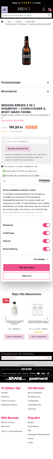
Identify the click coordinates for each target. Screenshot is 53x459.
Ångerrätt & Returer (9, 405)
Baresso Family (7, 422)
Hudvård (18, 22)
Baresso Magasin (35, 393)
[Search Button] (49, 15)
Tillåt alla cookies (26, 267)
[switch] (46, 233)
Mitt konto (5, 426)
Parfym (31, 438)
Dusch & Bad (30, 22)
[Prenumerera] (48, 358)
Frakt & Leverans (8, 401)
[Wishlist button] (38, 9)
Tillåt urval (26, 276)
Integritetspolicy (34, 405)
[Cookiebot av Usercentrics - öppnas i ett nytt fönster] (39, 181)
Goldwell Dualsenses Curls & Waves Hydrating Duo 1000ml (38, 322)
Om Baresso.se (34, 396)
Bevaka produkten (18, 148)
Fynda (30, 442)
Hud (9, 22)
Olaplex (31, 422)
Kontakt (4, 393)
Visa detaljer (39, 259)
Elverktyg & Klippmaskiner (39, 434)
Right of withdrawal (26, 365)
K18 (29, 430)
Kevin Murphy (33, 426)
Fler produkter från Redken (12, 120)
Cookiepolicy (33, 401)
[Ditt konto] (43, 9)
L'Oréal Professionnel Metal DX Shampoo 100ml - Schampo (14, 322)
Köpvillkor (5, 396)
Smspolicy (32, 409)
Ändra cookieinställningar (12, 431)
